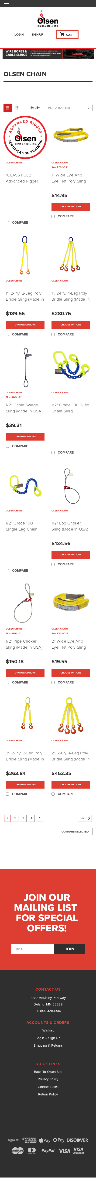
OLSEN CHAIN (14, 162)
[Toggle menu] (6, 6)
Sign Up (37, 34)
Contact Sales (48, 1086)
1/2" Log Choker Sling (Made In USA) (69, 526)
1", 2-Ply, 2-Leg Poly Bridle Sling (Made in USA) (25, 299)
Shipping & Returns (48, 1045)
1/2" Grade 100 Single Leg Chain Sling (22, 529)
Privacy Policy (48, 1079)
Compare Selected (75, 831)
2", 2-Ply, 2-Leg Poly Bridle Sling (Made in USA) (25, 759)
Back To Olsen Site (48, 1071)
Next (84, 818)
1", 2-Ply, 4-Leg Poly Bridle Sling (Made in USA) (70, 299)
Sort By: (35, 107)
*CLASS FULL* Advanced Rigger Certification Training (25, 181)
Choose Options (71, 206)
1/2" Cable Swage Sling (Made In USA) (24, 408)
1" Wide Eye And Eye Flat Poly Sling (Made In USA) (68, 181)
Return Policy (48, 1094)
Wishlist (48, 1030)
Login (19, 34)
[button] (48, 53)
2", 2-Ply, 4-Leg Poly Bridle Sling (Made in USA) (70, 759)
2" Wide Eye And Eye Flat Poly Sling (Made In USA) (68, 647)
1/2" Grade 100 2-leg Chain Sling (70, 408)
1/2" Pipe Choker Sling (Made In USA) (24, 644)
